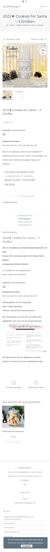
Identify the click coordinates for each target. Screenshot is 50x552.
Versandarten (9, 528)
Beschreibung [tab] (25, 219)
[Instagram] (25, 484)
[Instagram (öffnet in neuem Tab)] (26, 1)
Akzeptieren (27, 546)
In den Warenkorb (27, 196)
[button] (44, 46)
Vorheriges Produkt (13, 39)
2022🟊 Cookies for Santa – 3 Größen (30, 25)
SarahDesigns (11, 6)
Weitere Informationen (35, 543)
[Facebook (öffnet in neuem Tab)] (23, 1)
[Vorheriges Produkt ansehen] (4, 39)
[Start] (7, 25)
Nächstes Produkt (37, 39)
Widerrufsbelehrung (11, 532)
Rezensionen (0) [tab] (25, 225)
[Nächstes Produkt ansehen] (46, 39)
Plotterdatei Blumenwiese (13, 431)
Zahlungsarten (9, 523)
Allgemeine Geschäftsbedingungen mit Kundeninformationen (18, 518)
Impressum (8, 536)
